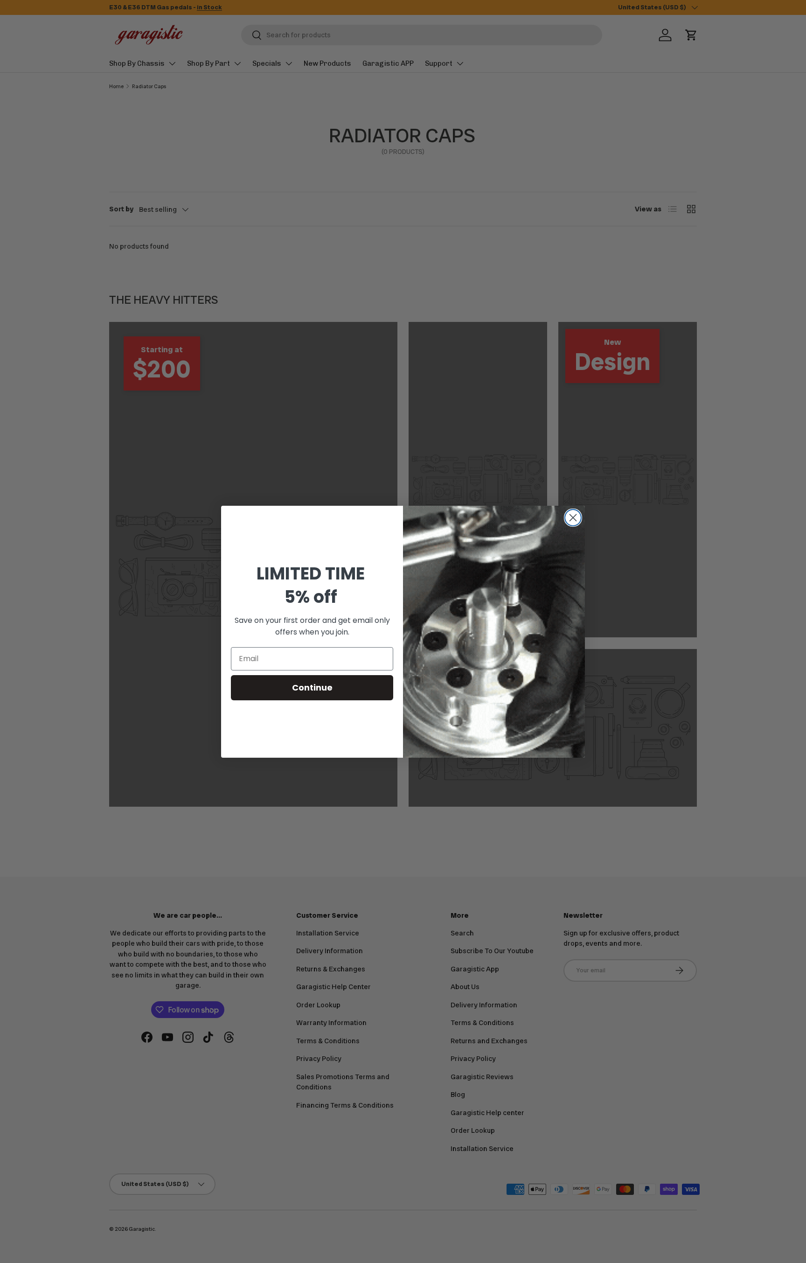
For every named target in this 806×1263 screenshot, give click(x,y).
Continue (312, 687)
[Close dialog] (573, 517)
